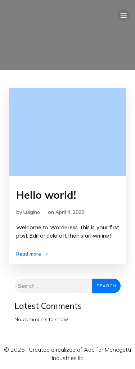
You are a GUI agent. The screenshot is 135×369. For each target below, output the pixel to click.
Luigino (31, 212)
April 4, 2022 (69, 212)
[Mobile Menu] (123, 15)
